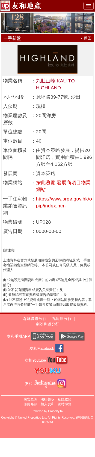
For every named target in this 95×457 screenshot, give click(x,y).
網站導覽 (64, 404)
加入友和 (47, 404)
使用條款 (30, 404)
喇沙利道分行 (47, 324)
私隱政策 (64, 399)
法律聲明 (47, 399)
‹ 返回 (86, 38)
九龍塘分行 (61, 318)
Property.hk (55, 411)
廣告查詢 (30, 399)
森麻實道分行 (34, 318)
